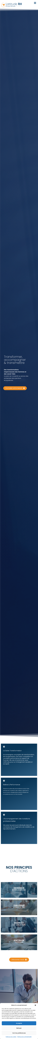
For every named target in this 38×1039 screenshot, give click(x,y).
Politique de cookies (11, 1036)
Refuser (19, 1028)
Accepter (19, 1023)
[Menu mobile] (35, 3)
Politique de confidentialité (24, 1036)
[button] (35, 1005)
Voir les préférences (19, 1033)
